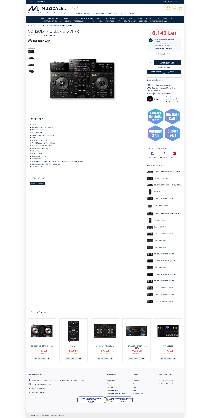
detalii (170, 93)
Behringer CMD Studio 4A (105, 346)
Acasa (30, 25)
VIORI (140, 18)
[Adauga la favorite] (48, 358)
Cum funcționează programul (164, 48)
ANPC (135, 390)
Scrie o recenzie (49, 35)
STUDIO (68, 21)
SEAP (132, 13)
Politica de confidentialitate (117, 393)
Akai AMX (73, 346)
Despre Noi (98, 13)
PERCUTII (91, 21)
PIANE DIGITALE (53, 18)
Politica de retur (112, 390)
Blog (123, 13)
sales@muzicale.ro (173, 2)
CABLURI (148, 18)
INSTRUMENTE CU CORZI (53, 21)
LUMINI (164, 18)
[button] (91, 400)
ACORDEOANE (79, 21)
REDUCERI (143, 21)
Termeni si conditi (113, 387)
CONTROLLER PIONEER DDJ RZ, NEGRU (136, 347)
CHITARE (41, 18)
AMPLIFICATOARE (87, 18)
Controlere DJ (44, 25)
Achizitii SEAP (138, 393)
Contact (112, 13)
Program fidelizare (166, 383)
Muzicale (40, 415)
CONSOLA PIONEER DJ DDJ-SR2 (42, 346)
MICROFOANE (111, 18)
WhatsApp (173, 72)
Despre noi (111, 381)
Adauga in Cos (167, 62)
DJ (171, 18)
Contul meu (137, 381)
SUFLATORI (110, 21)
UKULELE (131, 18)
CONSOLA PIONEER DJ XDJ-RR (62, 25)
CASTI (157, 18)
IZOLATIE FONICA (130, 21)
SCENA (100, 21)
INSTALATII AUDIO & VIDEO (160, 21)
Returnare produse (166, 381)
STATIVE (122, 18)
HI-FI (118, 21)
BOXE (76, 18)
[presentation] (28, 363)
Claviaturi (66, 18)
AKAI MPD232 (168, 346)
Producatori (82, 13)
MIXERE (99, 18)
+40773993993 (40, 2)
